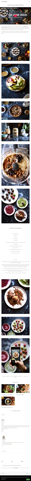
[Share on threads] (13, 410)
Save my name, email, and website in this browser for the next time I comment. (12, 465)
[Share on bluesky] (17, 410)
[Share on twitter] (12, 410)
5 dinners (6, 27)
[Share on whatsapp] (16, 410)
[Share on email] (19, 410)
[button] (29, 1)
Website (22, 461)
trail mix (15, 377)
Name (2, 461)
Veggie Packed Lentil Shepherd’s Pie (7, 407)
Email (12, 461)
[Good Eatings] (4, 1)
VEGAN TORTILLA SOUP (20, 394)
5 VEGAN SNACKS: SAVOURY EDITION (7, 394)
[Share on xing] (18, 410)
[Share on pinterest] (14, 410)
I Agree (28, 479)
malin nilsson (4, 439)
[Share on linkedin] (15, 410)
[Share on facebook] (11, 410)
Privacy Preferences (3, 479)
